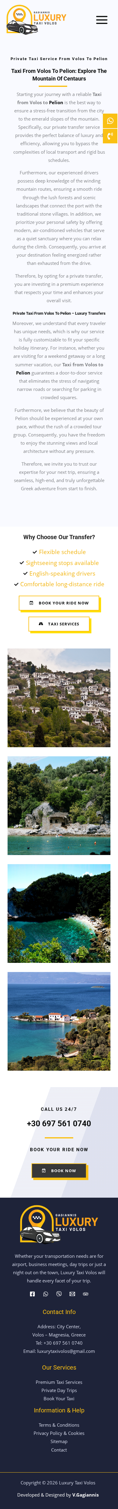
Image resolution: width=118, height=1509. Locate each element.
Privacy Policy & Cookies (59, 1433)
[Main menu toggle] (102, 20)
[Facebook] (32, 1294)
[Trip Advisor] (85, 1294)
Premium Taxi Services (59, 1382)
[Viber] (59, 1294)
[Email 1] (72, 1294)
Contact (59, 1450)
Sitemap (59, 1441)
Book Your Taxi (59, 1398)
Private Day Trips (59, 1390)
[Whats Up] (45, 1294)
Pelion (56, 102)
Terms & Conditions (59, 1425)
